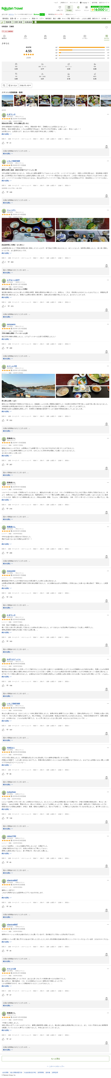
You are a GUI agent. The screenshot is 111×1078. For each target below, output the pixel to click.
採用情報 (41, 1072)
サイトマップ (74, 2)
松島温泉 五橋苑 (8, 26)
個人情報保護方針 (16, 1072)
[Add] (106, 27)
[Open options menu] (108, 114)
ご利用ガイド (64, 2)
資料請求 (55, 1072)
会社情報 (5, 1072)
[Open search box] (4, 85)
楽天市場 (94, 2)
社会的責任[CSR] (30, 1072)
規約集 (48, 1072)
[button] (7, 100)
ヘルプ (56, 2)
